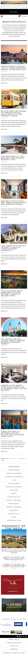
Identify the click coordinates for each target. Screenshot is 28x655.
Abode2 (3, 597)
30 (22, 458)
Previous (1, 624)
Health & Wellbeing (14, 500)
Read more (4, 83)
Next (27, 624)
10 (18, 458)
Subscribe (14, 649)
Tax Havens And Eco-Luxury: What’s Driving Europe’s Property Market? (13, 341)
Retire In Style (14, 513)
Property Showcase (14, 507)
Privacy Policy (14, 639)
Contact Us (14, 646)
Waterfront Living (14, 520)
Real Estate (14, 510)
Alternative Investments (14, 476)
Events (14, 493)
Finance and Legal (14, 496)
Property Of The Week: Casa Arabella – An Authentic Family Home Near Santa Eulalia (14, 558)
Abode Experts (14, 470)
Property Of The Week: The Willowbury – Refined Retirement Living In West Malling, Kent (13, 565)
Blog (14, 480)
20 (20, 458)
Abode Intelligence (14, 473)
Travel (14, 517)
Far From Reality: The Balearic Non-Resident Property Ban (13, 158)
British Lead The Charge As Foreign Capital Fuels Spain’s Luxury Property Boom (13, 113)
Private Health (14, 503)
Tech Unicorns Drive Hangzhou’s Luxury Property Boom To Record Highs (12, 293)
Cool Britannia (14, 483)
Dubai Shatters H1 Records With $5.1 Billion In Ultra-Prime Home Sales (12, 434)
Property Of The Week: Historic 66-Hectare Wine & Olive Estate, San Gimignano (14, 551)
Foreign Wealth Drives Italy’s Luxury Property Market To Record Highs (14, 68)
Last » (3, 460)
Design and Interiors (14, 486)
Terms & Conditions (14, 642)
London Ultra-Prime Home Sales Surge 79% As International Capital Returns (14, 388)
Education (14, 490)
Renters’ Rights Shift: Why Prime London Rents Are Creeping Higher (14, 202)
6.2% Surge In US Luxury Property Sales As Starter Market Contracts (13, 248)
